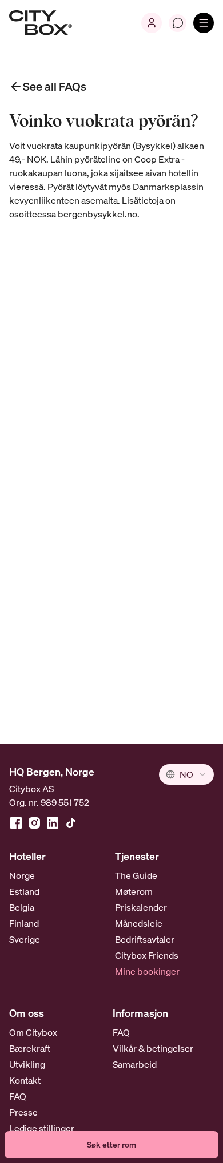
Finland (24, 923)
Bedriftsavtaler (144, 939)
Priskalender (141, 907)
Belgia (21, 907)
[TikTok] (71, 823)
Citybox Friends (146, 955)
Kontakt (25, 1080)
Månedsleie (138, 923)
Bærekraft (29, 1048)
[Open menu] (203, 23)
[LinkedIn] (52, 823)
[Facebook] (16, 823)
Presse (23, 1112)
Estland (24, 891)
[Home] (40, 22)
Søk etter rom (111, 1144)
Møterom (134, 891)
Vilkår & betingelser (153, 1048)
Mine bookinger (147, 971)
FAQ (17, 1096)
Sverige (24, 939)
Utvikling (27, 1064)
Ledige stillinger (41, 1128)
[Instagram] (34, 823)
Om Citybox (33, 1032)
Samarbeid (135, 1064)
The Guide (136, 875)
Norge (22, 875)
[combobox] (186, 774)
